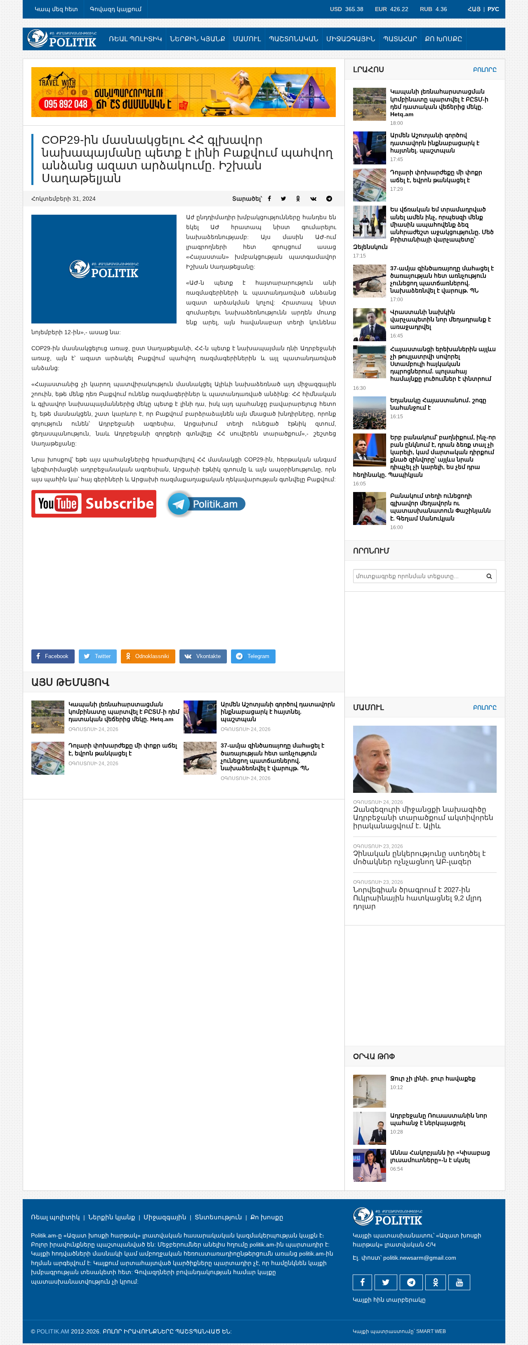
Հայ (474, 9)
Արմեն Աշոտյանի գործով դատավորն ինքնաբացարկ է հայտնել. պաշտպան (278, 711)
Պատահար (400, 38)
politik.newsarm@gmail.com (419, 1257)
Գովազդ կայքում (115, 9)
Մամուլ (247, 38)
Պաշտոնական (293, 38)
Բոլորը (485, 69)
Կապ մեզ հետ (56, 9)
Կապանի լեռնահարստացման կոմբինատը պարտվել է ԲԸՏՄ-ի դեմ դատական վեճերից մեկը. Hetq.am (123, 711)
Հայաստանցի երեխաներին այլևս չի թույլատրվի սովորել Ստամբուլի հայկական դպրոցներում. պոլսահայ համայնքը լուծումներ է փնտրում (443, 364)
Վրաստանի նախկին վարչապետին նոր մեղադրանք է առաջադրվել (440, 319)
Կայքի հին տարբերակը (389, 1299)
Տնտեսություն (218, 1217)
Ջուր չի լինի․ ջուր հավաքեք (433, 1078)
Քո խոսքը (443, 38)
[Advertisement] (183, 583)
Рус (493, 9)
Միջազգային (350, 38)
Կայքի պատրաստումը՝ (384, 1331)
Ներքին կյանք (197, 38)
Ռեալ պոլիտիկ (135, 38)
